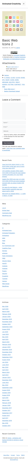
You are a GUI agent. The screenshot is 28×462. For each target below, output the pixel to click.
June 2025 (5, 334)
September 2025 (7, 327)
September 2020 (7, 387)
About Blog (6, 455)
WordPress (5, 286)
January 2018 (6, 405)
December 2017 (7, 408)
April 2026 (5, 309)
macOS (4, 263)
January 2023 (6, 377)
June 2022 (5, 382)
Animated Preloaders (8, 233)
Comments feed (7, 213)
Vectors (6, 75)
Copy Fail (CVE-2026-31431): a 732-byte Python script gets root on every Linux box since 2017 (13, 166)
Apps (3, 240)
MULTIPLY (12, 82)
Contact (13, 455)
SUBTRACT (17, 84)
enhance (4, 253)
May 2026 (5, 306)
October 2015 (6, 425)
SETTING (11, 84)
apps (3, 238)
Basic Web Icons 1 (9, 89)
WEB (3, 86)
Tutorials (4, 278)
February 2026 (6, 314)
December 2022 (7, 380)
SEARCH (4, 84)
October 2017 (6, 410)
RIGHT (18, 82)
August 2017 (6, 415)
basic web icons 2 (13, 67)
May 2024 (5, 367)
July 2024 (5, 362)
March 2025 (5, 342)
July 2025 (5, 332)
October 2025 (6, 324)
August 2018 (6, 395)
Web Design (5, 283)
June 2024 (5, 365)
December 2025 (7, 319)
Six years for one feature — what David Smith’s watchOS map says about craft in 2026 (12, 189)
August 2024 (6, 359)
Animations (5, 235)
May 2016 (5, 423)
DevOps (4, 251)
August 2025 (6, 329)
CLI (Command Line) (8, 245)
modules (4, 266)
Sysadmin (5, 276)
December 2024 (7, 349)
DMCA (23, 455)
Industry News (6, 261)
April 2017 (5, 418)
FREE (3, 258)
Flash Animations (7, 256)
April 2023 (5, 375)
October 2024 (6, 354)
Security (4, 273)
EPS (3, 80)
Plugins (4, 271)
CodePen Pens (6, 248)
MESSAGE (5, 82)
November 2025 (7, 321)
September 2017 (7, 413)
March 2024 (5, 372)
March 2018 (5, 400)
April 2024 (5, 370)
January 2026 (6, 316)
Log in (4, 208)
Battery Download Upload (12, 91)
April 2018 (5, 398)
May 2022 (5, 385)
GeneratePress (14, 459)
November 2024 (7, 352)
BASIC (8, 77)
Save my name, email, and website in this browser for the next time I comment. (14, 136)
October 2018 (6, 392)
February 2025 (6, 344)
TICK (23, 84)
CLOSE (13, 77)
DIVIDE (23, 77)
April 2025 (5, 339)
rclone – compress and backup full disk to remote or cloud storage (12, 440)
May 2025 (5, 337)
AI (4, 77)
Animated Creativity (11, 4)
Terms (18, 455)
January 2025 (6, 347)
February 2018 (6, 403)
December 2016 (7, 420)
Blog (3, 243)
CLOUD (18, 77)
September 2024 (7, 357)
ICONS (12, 80)
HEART (7, 80)
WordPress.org (6, 215)
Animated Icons (7, 230)
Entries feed (5, 210)
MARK (17, 80)
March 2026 (5, 311)
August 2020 (6, 390)
